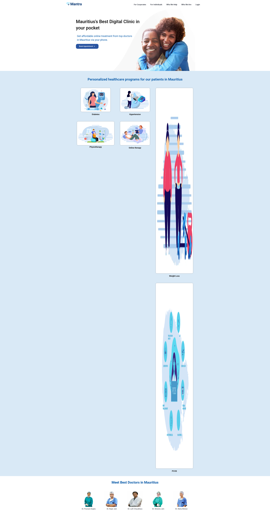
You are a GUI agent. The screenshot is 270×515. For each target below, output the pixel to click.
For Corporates (140, 4)
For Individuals (156, 4)
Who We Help (171, 4)
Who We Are (186, 4)
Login (198, 4)
